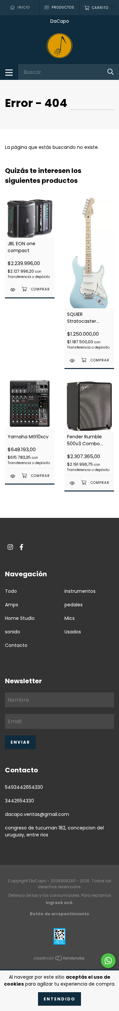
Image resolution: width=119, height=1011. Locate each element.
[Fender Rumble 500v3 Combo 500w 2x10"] (72, 483)
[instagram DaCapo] (10, 547)
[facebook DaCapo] (21, 547)
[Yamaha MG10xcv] (13, 476)
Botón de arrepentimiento (59, 914)
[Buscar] (110, 72)
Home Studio (20, 618)
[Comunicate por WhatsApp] (108, 960)
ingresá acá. (60, 902)
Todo (11, 591)
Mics (69, 618)
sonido (12, 631)
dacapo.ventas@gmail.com (37, 814)
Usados (72, 631)
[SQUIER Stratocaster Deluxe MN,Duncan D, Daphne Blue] (72, 360)
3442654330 (19, 800)
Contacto (16, 645)
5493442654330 (24, 787)
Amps (11, 604)
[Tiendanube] (59, 959)
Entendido (59, 999)
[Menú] (9, 72)
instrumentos (80, 591)
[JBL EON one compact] (13, 289)
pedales (73, 604)
